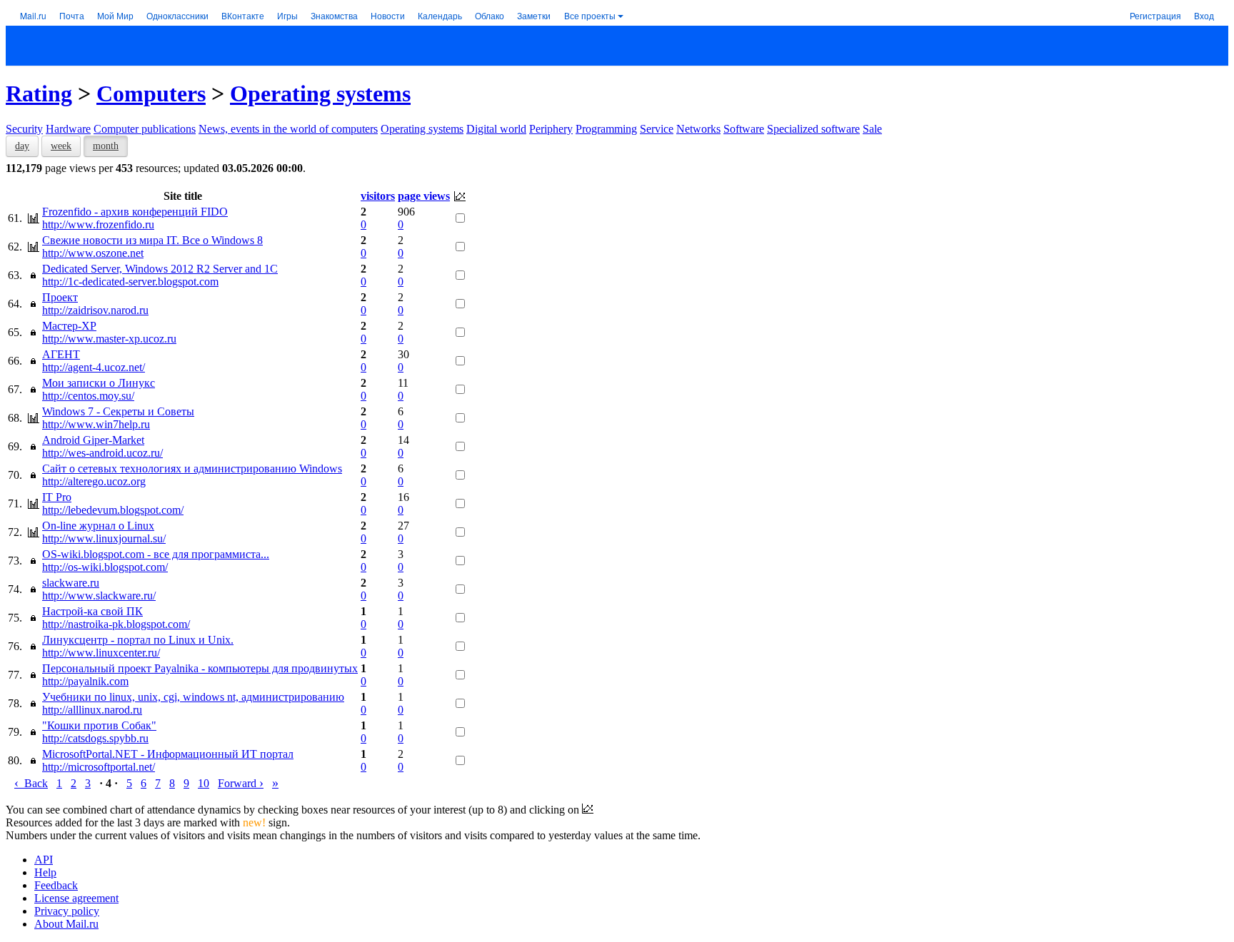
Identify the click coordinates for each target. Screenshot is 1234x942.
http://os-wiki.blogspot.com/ (105, 567)
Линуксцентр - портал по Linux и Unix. (138, 640)
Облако (489, 15)
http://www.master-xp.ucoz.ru (109, 339)
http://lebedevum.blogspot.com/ (113, 510)
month (106, 146)
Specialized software (813, 129)
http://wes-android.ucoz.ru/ (102, 453)
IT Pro (56, 497)
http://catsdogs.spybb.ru (95, 738)
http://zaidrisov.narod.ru (95, 310)
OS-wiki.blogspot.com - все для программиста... (155, 554)
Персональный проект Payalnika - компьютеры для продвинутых (200, 668)
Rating (39, 93)
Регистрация (1155, 15)
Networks (698, 129)
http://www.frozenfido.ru (98, 224)
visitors (378, 196)
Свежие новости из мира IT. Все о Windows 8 (152, 240)
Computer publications (145, 129)
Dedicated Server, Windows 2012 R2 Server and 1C (160, 269)
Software (743, 129)
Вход (1204, 15)
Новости (388, 15)
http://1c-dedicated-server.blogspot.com (130, 281)
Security (24, 129)
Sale (872, 129)
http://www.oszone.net (93, 253)
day (22, 146)
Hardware (68, 129)
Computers (151, 93)
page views (424, 196)
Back (31, 783)
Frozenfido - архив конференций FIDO (135, 212)
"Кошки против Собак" (99, 725)
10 (203, 783)
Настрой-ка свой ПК (92, 611)
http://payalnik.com (85, 681)
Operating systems (320, 93)
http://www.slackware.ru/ (99, 595)
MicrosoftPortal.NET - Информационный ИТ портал (168, 754)
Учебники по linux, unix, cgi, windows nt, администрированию (193, 697)
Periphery (551, 129)
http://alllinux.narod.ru (92, 710)
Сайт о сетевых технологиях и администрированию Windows (192, 468)
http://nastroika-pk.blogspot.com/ (116, 624)
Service (656, 129)
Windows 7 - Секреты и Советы (118, 411)
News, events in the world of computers (288, 129)
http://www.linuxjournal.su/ (104, 538)
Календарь (440, 15)
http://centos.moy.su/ (88, 396)
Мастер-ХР (69, 326)
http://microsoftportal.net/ (98, 767)
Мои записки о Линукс (98, 383)
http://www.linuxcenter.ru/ (101, 653)
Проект (60, 297)
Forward (241, 783)
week (61, 146)
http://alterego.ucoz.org (94, 481)
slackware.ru (70, 583)
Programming (606, 129)
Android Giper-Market (93, 440)
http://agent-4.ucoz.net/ (93, 367)
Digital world (496, 129)
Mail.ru (33, 15)
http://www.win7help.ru (96, 424)
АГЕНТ (61, 354)
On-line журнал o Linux (98, 526)
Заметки (534, 15)
